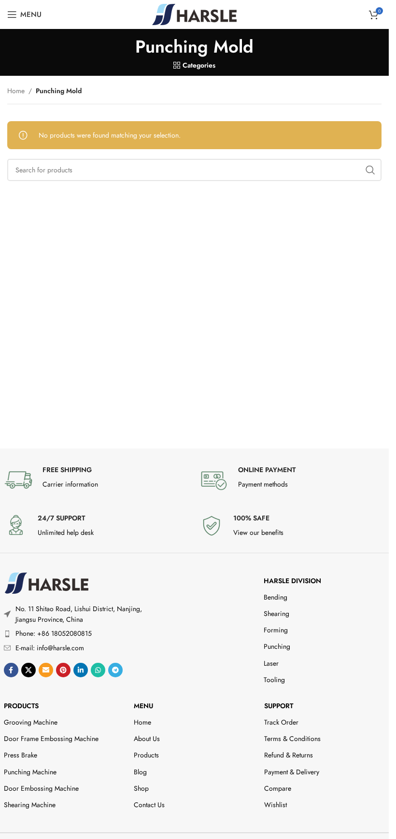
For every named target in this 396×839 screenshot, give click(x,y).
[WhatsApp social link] (98, 670)
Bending (275, 597)
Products (21, 706)
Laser (271, 663)
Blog (140, 772)
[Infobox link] (97, 479)
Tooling (274, 680)
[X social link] (28, 670)
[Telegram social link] (115, 670)
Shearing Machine (30, 805)
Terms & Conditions (292, 738)
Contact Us (149, 805)
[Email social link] (46, 670)
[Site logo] (194, 13)
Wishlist (275, 805)
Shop (141, 788)
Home (16, 91)
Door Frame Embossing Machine (51, 738)
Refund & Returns (288, 755)
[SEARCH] (370, 170)
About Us (147, 738)
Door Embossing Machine (41, 788)
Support (278, 706)
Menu (143, 706)
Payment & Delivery (291, 772)
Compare (277, 788)
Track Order (281, 722)
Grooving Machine (30, 722)
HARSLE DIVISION (292, 581)
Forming (276, 630)
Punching (277, 646)
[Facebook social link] (11, 670)
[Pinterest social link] (63, 670)
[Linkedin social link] (80, 670)
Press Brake (20, 755)
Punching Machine (30, 772)
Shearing (276, 613)
